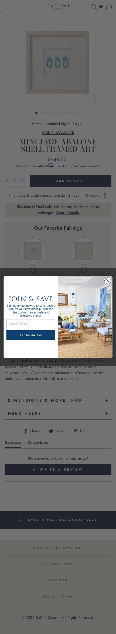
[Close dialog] (108, 281)
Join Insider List (31, 335)
